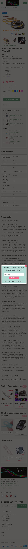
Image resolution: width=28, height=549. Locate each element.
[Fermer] (26, 266)
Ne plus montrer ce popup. (13, 281)
